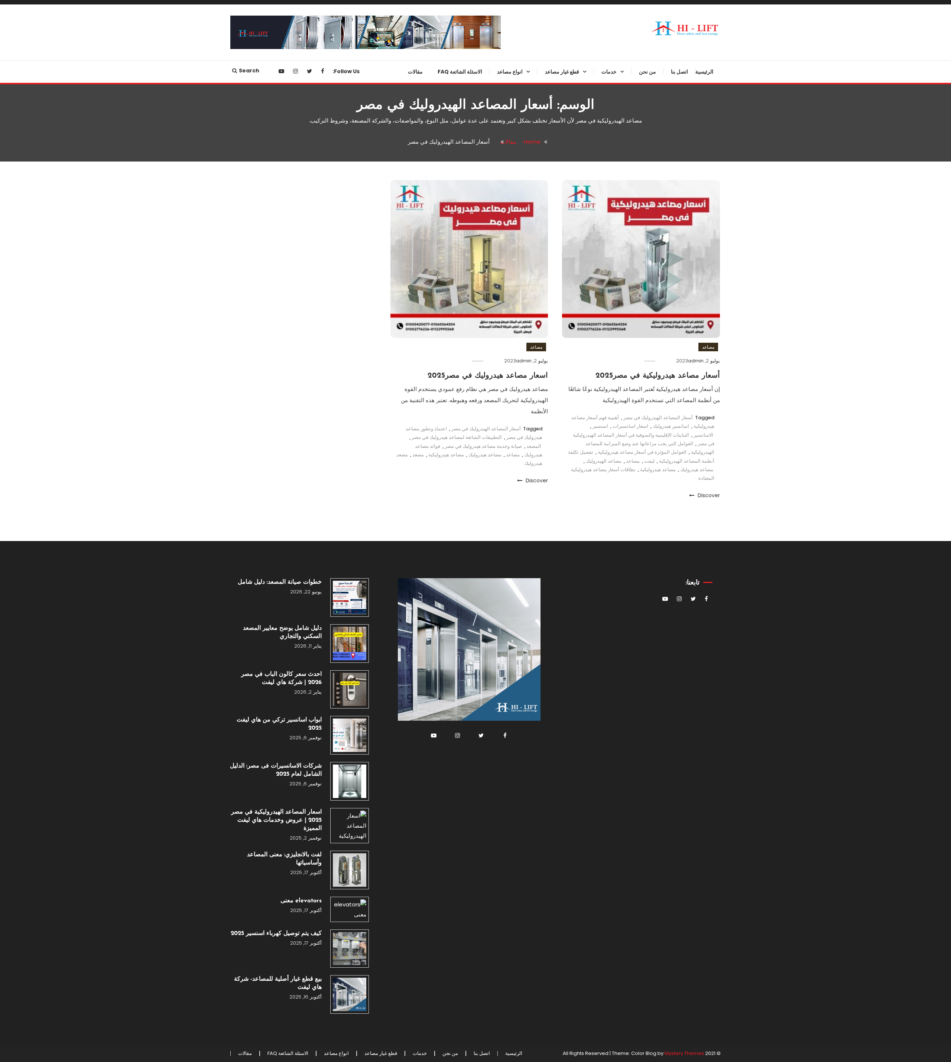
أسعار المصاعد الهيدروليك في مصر (658, 417)
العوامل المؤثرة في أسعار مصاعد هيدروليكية (642, 452)
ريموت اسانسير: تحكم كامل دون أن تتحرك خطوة (549, 537)
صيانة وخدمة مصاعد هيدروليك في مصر (483, 446)
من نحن (647, 71)
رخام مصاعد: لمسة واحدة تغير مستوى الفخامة (554, 488)
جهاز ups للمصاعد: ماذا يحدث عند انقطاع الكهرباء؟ (550, 218)
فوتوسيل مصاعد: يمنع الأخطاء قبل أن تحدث (550, 338)
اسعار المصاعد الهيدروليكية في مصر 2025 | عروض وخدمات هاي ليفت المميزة (276, 820)
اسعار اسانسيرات (630, 426)
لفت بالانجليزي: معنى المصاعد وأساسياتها (284, 859)
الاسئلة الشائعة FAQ (460, 71)
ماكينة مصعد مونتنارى (564, 513)
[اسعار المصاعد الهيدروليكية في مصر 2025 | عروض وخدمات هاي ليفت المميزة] (349, 825)
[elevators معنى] (349, 909)
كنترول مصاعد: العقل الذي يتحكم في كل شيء (548, 838)
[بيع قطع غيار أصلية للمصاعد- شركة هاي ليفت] (349, 994)
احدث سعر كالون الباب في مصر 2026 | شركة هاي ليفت (281, 678)
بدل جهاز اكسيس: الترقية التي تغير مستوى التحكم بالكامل (550, 898)
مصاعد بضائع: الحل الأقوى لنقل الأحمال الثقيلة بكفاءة (497, 127)
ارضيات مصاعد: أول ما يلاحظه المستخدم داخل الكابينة (555, 658)
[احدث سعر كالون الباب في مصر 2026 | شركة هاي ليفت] (349, 689)
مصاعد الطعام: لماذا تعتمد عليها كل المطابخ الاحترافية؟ (493, 308)
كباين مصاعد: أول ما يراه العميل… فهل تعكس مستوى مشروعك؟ (551, 97)
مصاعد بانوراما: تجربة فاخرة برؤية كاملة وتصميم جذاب (493, 338)
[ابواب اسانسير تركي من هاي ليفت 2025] (349, 735)
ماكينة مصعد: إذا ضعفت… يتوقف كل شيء (548, 368)
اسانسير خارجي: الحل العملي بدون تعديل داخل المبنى (492, 218)
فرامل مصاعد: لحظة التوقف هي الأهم (552, 398)
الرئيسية (704, 71)
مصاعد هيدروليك (696, 469)
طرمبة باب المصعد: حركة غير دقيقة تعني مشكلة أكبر (549, 428)
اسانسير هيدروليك (671, 426)
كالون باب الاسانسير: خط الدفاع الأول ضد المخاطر (553, 458)
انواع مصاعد (510, 71)
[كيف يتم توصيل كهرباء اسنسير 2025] (349, 948)
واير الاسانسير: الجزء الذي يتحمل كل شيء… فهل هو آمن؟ (548, 628)
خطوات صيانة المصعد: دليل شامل (280, 582)
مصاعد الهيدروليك (603, 461)
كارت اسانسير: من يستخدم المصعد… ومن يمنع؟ (558, 308)
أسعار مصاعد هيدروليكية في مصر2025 (657, 375)
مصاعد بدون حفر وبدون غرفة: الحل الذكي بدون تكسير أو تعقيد (492, 97)
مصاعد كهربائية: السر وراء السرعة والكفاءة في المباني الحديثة (493, 368)
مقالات (415, 71)
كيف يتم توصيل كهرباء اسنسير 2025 (276, 933)
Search (249, 70)
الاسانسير (703, 435)
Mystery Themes (684, 1053)
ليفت (649, 461)
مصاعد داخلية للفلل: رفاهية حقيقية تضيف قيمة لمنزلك (493, 248)
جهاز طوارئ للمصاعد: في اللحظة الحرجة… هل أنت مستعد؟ (551, 127)
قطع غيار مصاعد (562, 71)
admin (696, 360)
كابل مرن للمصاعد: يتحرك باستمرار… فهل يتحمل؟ (559, 688)
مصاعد (708, 347)
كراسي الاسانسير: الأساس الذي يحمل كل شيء (553, 778)
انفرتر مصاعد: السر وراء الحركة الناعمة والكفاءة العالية (553, 248)
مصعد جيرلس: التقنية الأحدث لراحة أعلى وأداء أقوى (492, 188)
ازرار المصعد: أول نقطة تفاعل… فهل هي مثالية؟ (548, 748)
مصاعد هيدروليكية (658, 469)
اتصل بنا (679, 71)
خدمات (609, 71)
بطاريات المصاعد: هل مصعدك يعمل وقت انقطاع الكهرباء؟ (549, 567)
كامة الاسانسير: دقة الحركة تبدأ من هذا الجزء (549, 278)
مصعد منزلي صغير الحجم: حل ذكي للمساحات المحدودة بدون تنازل (493, 278)
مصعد (418, 454)
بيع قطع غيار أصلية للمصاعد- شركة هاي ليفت (278, 983)
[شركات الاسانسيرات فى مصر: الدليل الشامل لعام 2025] (349, 781)
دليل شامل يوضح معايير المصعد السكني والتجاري (282, 632)
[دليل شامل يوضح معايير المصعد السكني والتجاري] (349, 643)
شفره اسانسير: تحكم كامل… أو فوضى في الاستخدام (553, 598)
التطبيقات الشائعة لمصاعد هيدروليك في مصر (457, 437)
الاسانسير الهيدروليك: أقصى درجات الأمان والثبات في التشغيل (492, 158)
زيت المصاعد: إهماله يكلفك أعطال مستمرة (550, 868)
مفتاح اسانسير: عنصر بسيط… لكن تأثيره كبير (550, 718)
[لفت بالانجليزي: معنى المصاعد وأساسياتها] (349, 870)
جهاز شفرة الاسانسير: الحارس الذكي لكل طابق (554, 188)
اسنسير (600, 426)
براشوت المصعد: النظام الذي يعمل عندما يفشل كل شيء (550, 158)
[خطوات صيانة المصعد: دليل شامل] (349, 597)
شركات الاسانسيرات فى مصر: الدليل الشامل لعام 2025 (276, 770)
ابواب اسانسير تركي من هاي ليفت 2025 (279, 724)
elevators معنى (301, 901)
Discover (708, 495)
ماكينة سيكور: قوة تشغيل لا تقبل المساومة (552, 808)
